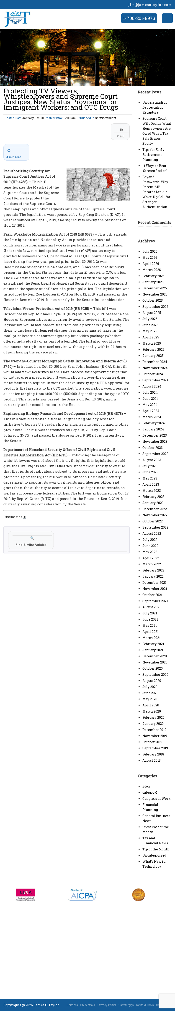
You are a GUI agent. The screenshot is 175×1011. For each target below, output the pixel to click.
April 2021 (150, 631)
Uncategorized (154, 855)
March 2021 (151, 638)
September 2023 (155, 454)
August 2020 (151, 680)
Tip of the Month (156, 849)
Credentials (87, 1005)
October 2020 (152, 668)
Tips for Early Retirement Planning (153, 154)
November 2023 (154, 441)
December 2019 (154, 730)
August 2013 (151, 760)
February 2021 (153, 644)
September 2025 (155, 306)
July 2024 (150, 392)
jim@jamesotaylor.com (150, 4)
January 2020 (153, 723)
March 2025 (151, 343)
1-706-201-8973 (139, 18)
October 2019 (152, 742)
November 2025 (154, 294)
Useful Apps (126, 1005)
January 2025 (153, 355)
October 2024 (152, 374)
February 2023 (153, 496)
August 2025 (151, 313)
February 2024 (153, 423)
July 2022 (149, 539)
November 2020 (154, 662)
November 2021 (154, 588)
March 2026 (151, 270)
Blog (146, 786)
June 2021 (150, 619)
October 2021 (152, 595)
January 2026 (153, 282)
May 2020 (149, 699)
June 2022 (150, 546)
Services (72, 1005)
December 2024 (154, 362)
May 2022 (149, 552)
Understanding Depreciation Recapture (154, 107)
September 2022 (155, 527)
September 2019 (155, 748)
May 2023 (149, 478)
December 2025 (154, 288)
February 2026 (153, 276)
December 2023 (154, 435)
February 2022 (153, 570)
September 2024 (155, 380)
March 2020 (151, 711)
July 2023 (149, 466)
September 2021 (155, 601)
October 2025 (152, 300)
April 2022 (150, 558)
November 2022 (154, 515)
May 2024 (149, 404)
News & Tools (145, 1005)
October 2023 (152, 447)
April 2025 (150, 337)
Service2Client (105, 118)
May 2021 (149, 625)
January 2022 (153, 576)
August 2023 (151, 460)
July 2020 (149, 687)
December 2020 (154, 656)
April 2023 (150, 484)
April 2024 (150, 411)
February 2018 (153, 754)
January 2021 (152, 650)
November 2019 (154, 736)
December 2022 (154, 509)
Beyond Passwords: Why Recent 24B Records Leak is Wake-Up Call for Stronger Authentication (156, 192)
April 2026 (150, 263)
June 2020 (150, 693)
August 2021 (151, 607)
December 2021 (154, 582)
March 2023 (151, 490)
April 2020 (150, 705)
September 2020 (155, 674)
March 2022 (151, 564)
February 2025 (153, 349)
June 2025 (150, 325)
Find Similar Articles (30, 541)
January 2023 (153, 503)
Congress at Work (156, 798)
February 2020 (153, 717)
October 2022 (152, 521)
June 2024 (150, 398)
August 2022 (151, 533)
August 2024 (151, 386)
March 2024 (151, 417)
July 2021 (149, 613)
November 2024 (155, 368)
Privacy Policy (106, 1005)
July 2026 (149, 251)
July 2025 (149, 319)
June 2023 (150, 472)
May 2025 (149, 331)
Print (120, 133)
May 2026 (149, 257)
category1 (149, 792)
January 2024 (153, 429)
